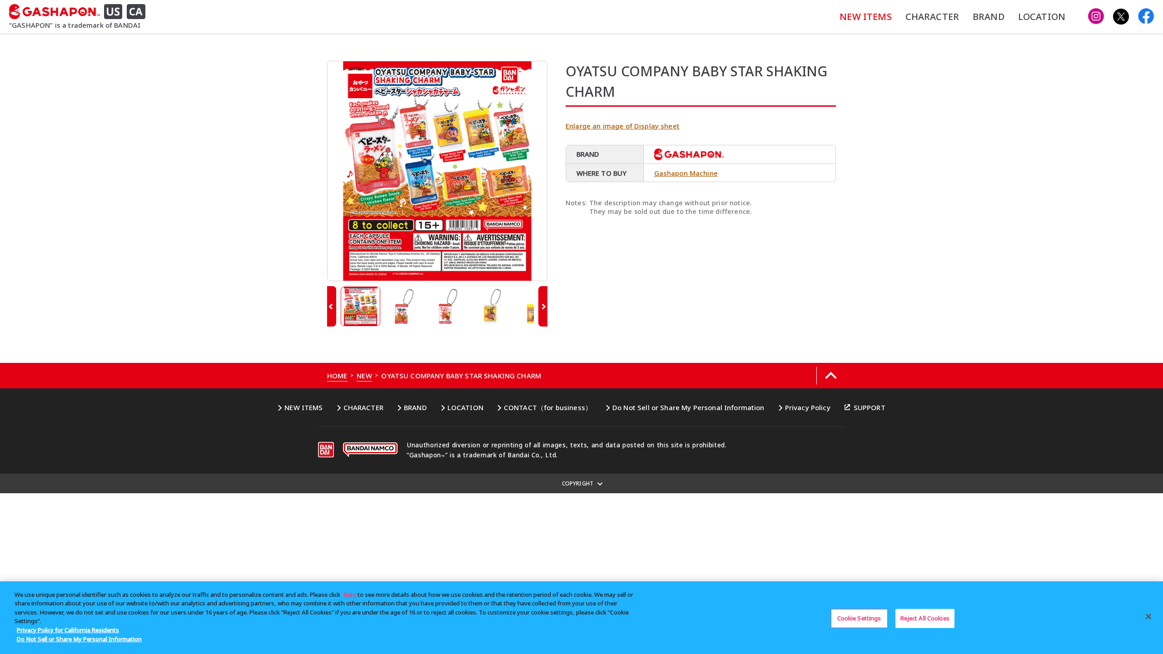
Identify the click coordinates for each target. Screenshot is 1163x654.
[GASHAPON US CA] (81, 11)
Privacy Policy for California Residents (68, 630)
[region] (581, 617)
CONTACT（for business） (548, 407)
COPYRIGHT (577, 483)
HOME (337, 375)
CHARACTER (932, 16)
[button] (331, 306)
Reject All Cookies (924, 618)
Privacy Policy (807, 407)
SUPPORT (869, 407)
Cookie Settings (859, 618)
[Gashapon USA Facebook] (1146, 16)
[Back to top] (830, 375)
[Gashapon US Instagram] (1096, 16)
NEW (364, 375)
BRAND (988, 16)
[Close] (1148, 616)
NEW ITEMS (865, 16)
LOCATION (1041, 16)
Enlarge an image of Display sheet (623, 125)
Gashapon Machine (686, 173)
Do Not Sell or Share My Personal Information (688, 407)
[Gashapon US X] (1121, 17)
